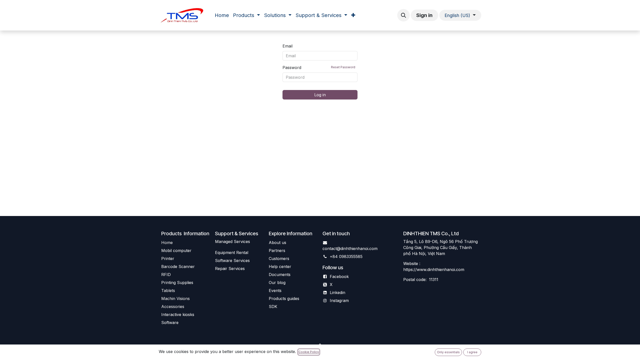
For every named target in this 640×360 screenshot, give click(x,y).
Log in (320, 94)
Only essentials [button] (448, 352)
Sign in (424, 15)
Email (287, 46)
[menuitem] (222, 15)
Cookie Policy (308, 352)
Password (318, 67)
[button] (403, 15)
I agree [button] (472, 352)
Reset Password (343, 67)
